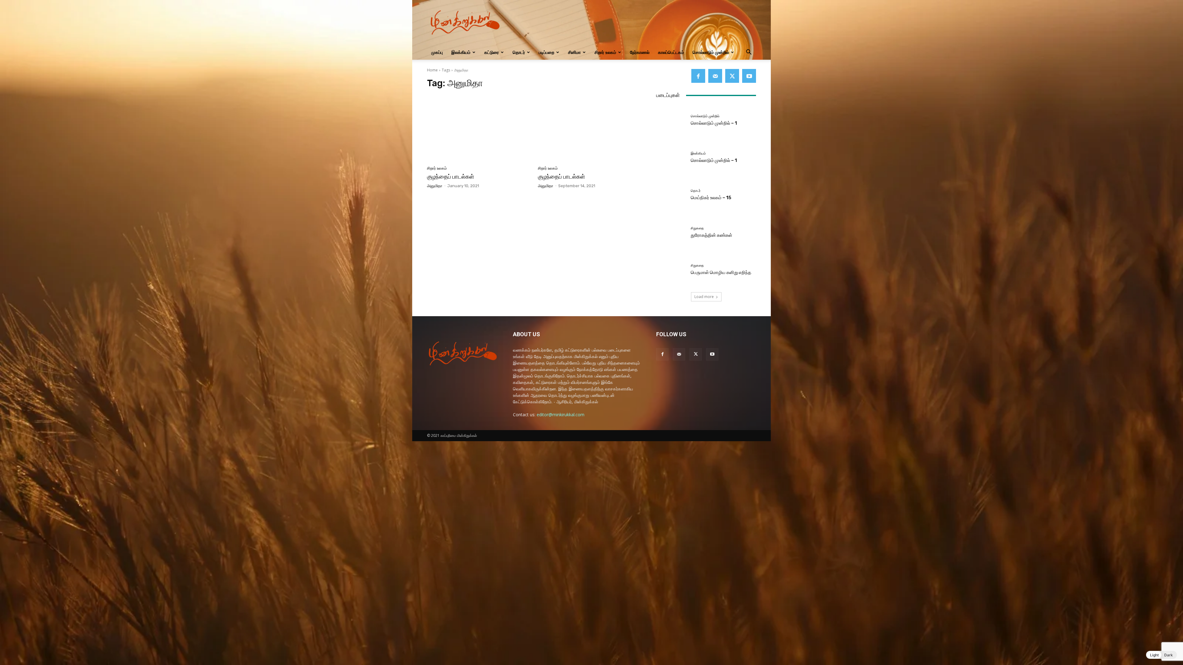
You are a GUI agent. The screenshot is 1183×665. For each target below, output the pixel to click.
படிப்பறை (546, 52)
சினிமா (574, 52)
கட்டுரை (491, 52)
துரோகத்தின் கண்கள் (711, 235)
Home (432, 70)
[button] (748, 53)
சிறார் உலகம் (605, 52)
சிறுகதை (697, 228)
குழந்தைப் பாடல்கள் (450, 176)
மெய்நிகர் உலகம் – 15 (711, 197)
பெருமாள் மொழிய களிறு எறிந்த (721, 272)
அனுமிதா (434, 185)
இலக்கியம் (460, 52)
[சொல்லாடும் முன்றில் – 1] (671, 120)
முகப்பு (437, 52)
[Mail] (715, 76)
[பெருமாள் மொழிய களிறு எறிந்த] (671, 269)
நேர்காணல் (639, 52)
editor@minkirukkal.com (560, 414)
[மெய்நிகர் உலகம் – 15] (671, 195)
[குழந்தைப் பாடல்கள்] (479, 129)
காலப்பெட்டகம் (671, 52)
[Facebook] (698, 76)
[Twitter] (732, 76)
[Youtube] (749, 76)
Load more (704, 296)
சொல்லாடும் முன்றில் (711, 52)
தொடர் (519, 52)
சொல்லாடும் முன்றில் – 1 (714, 123)
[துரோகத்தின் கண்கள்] (671, 232)
